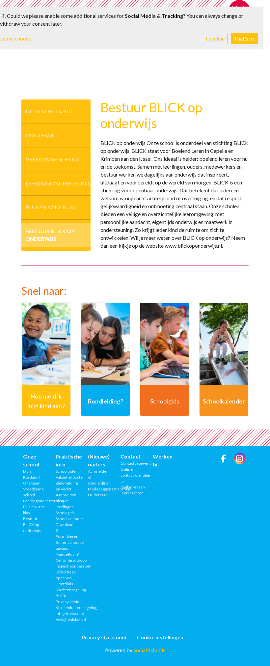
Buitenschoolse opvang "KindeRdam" (67, 548)
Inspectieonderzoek (67, 566)
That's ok (244, 38)
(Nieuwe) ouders (99, 460)
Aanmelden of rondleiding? (99, 477)
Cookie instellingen (160, 637)
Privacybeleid (67, 601)
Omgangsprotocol (67, 560)
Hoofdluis (64, 583)
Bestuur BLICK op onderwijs (50, 235)
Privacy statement (104, 637)
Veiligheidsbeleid (67, 619)
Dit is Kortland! (49, 111)
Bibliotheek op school (66, 574)
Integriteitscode (67, 613)
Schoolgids (65, 512)
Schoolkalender (67, 518)
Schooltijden (67, 471)
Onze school (31, 460)
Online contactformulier (132, 472)
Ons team (39, 135)
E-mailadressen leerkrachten (132, 487)
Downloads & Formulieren (67, 530)
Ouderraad (98, 494)
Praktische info (67, 460)
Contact (131, 456)
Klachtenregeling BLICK (67, 592)
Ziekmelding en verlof (67, 486)
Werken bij (163, 460)
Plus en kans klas (50, 207)
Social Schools (149, 650)
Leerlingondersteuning (58, 183)
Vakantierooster (67, 477)
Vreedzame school (53, 159)
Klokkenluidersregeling (67, 607)
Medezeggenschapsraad (99, 488)
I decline (215, 38)
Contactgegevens (132, 463)
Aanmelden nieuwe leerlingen (66, 500)
